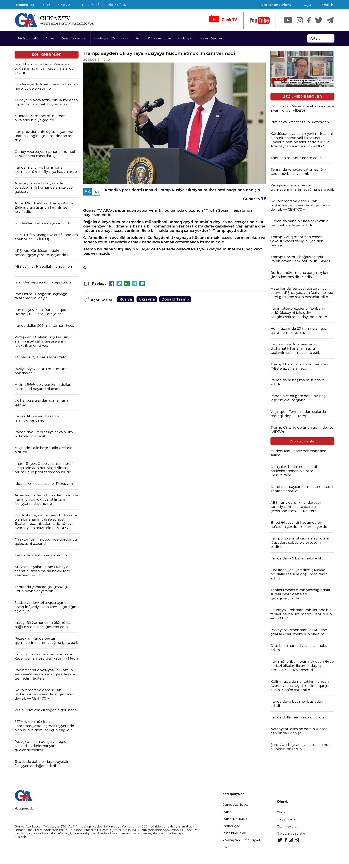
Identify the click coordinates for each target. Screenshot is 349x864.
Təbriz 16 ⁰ (117, 5)
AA (87, 191)
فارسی (306, 5)
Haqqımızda (25, 5)
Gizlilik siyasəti (288, 826)
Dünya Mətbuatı (234, 819)
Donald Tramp (175, 299)
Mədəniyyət (186, 38)
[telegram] (330, 20)
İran (138, 38)
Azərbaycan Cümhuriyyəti (111, 38)
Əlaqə (45, 5)
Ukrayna (147, 299)
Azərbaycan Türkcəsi (276, 5)
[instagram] (300, 20)
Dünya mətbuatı (159, 38)
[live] (223, 20)
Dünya (49, 38)
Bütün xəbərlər (28, 38)
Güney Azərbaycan (74, 38)
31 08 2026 (65, 5)
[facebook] (308, 20)
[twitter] (318, 20)
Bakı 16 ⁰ (90, 5)
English (327, 5)
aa (96, 191)
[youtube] (259, 20)
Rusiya (125, 299)
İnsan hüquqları (211, 38)
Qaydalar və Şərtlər (291, 833)
